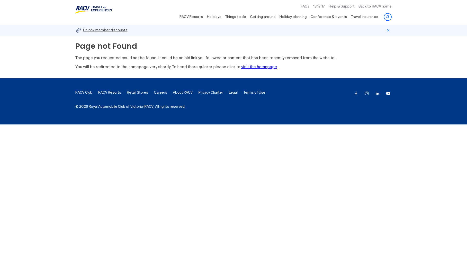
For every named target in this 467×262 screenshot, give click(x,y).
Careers (160, 92)
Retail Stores (137, 92)
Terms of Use (254, 92)
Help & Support (342, 6)
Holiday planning (293, 17)
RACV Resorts (191, 17)
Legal (233, 92)
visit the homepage (259, 67)
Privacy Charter (210, 92)
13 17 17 (319, 6)
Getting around (263, 17)
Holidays (214, 17)
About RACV (183, 92)
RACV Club (83, 92)
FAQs (305, 6)
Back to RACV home (375, 6)
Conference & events (329, 17)
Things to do (235, 17)
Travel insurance (364, 17)
